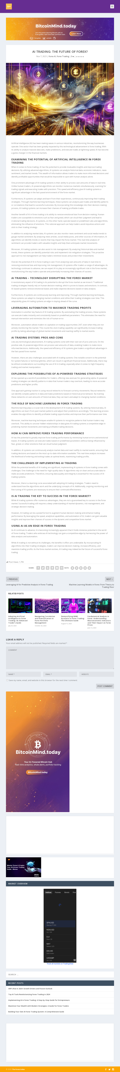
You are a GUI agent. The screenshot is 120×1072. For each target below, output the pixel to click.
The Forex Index (18, 1069)
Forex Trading (63, 56)
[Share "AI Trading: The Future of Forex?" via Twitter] (43, 568)
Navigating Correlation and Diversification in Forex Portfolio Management (45, 619)
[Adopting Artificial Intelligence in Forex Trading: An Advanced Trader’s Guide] (20, 605)
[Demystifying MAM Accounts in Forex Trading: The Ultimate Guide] (73, 605)
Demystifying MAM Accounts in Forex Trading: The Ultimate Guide (73, 618)
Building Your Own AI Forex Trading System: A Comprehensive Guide (36, 1012)
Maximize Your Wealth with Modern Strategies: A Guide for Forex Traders (38, 1006)
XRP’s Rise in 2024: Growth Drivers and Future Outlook (30, 988)
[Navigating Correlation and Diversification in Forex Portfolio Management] (47, 605)
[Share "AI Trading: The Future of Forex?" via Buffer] (52, 568)
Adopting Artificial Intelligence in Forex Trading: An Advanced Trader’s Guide (17, 619)
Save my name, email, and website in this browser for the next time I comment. (43, 680)
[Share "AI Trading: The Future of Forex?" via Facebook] (38, 568)
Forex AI (52, 56)
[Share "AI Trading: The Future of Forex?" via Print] (61, 568)
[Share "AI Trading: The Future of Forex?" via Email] (57, 568)
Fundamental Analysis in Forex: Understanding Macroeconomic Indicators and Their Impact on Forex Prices (99, 620)
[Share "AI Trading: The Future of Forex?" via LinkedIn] (47, 568)
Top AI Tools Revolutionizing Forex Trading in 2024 (29, 994)
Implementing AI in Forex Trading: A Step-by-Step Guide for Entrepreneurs (39, 1000)
